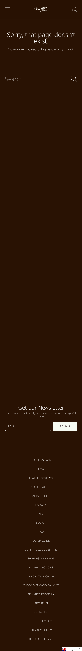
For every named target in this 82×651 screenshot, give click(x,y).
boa (41, 469)
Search (41, 522)
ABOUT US (41, 603)
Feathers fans (41, 460)
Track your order (41, 576)
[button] (7, 9)
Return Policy (41, 621)
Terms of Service (41, 639)
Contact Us (41, 612)
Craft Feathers (41, 487)
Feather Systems (41, 478)
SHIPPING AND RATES (41, 558)
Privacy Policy (41, 630)
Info (41, 513)
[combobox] (41, 78)
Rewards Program (41, 594)
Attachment (41, 495)
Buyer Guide (41, 540)
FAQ (41, 531)
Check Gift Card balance (41, 585)
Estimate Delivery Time (41, 549)
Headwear (41, 504)
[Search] (74, 78)
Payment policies (41, 567)
